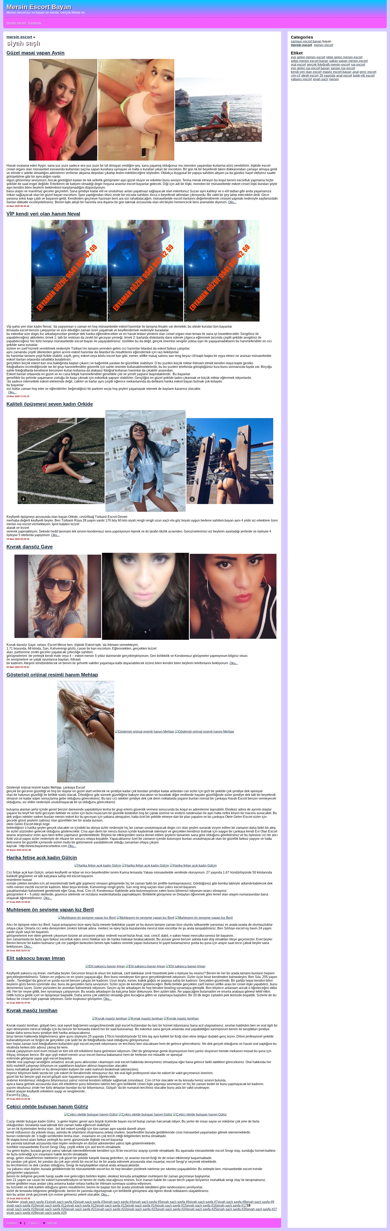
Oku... (232, 202)
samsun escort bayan (306, 41)
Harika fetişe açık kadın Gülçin (41, 857)
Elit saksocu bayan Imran (35, 958)
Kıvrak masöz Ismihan (31, 1010)
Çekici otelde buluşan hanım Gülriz (47, 1106)
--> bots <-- (33, 1222)
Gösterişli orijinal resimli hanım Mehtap (52, 674)
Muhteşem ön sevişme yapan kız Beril (50, 909)
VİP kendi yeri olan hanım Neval (43, 213)
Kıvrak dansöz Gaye (29, 546)
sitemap (52, 1222)
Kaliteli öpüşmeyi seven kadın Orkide (49, 404)
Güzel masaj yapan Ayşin (35, 52)
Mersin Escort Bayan (38, 7)
